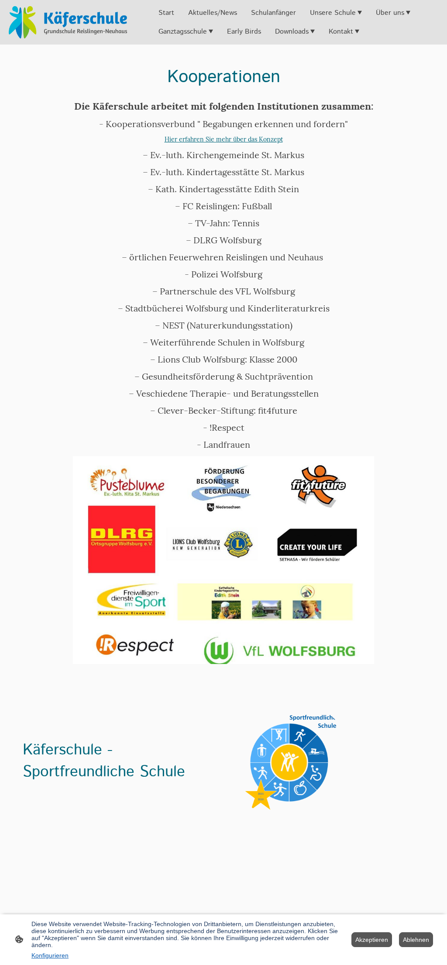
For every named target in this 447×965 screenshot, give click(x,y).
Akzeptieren (371, 939)
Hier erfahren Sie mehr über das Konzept (224, 139)
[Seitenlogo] (68, 22)
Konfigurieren (50, 955)
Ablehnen (416, 939)
